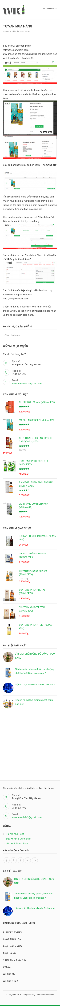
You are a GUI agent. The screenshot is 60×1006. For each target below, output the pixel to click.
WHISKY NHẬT (10, 981)
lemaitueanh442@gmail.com (27, 383)
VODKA (7, 967)
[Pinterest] (14, 860)
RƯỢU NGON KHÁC (13, 946)
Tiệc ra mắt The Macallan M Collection (35, 684)
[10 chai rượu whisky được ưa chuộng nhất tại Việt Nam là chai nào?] (8, 672)
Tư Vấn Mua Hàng (15, 834)
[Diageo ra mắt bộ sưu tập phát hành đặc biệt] (8, 703)
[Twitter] (28, 860)
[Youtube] (35, 860)
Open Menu (51, 8)
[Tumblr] (21, 860)
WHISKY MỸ (9, 974)
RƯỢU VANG (9, 953)
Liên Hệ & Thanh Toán (17, 843)
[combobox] (30, 335)
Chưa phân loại (12, 939)
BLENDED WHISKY (12, 932)
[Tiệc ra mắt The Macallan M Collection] (8, 688)
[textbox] (30, 335)
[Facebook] (7, 860)
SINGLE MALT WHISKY (14, 960)
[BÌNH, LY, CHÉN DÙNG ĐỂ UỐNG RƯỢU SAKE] (8, 657)
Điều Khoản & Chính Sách (18, 838)
